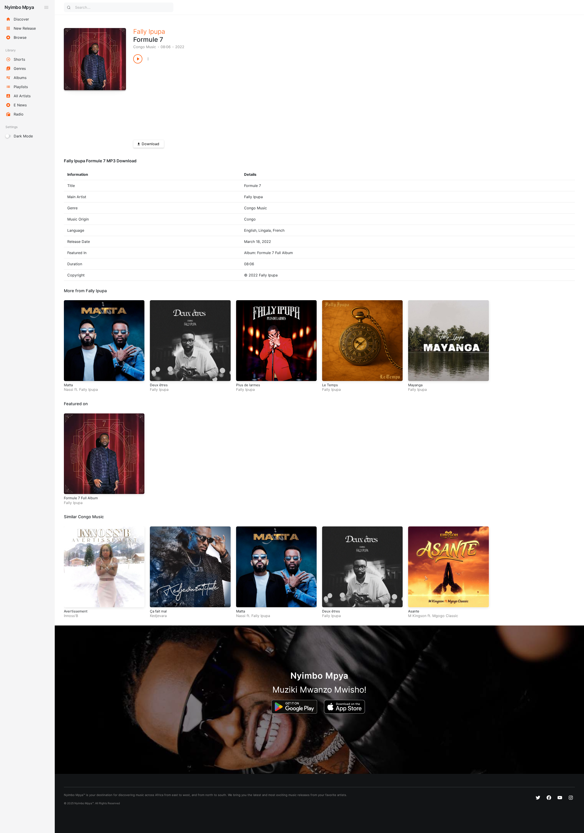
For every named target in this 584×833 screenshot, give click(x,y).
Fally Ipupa (149, 31)
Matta (68, 385)
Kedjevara (158, 615)
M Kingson (417, 615)
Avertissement (75, 611)
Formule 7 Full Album (81, 498)
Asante (413, 611)
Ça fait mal (158, 611)
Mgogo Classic (445, 615)
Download (150, 144)
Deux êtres (159, 385)
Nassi (68, 389)
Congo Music (144, 47)
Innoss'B (71, 615)
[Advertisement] (270, 100)
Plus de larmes (248, 385)
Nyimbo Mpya (19, 7)
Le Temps (330, 385)
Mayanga (415, 385)
